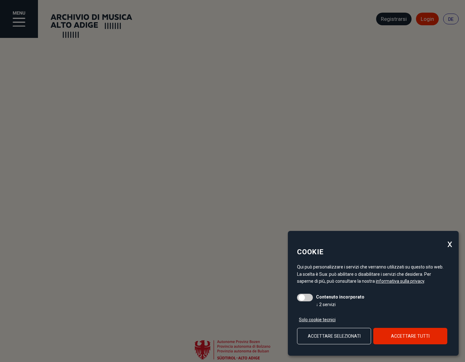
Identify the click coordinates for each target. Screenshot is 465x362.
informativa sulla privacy (400, 281)
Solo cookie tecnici (317, 319)
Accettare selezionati (334, 336)
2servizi (326, 304)
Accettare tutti (410, 336)
